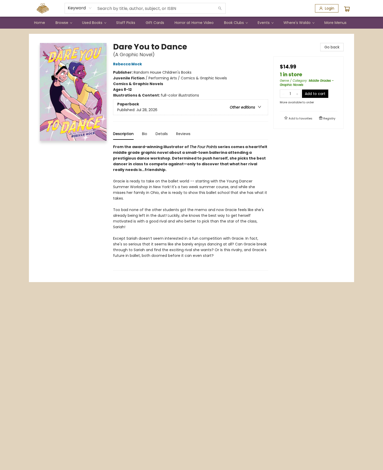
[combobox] (80, 8)
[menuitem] (39, 23)
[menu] (191, 23)
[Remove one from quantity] (283, 94)
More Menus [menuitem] (335, 22)
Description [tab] (123, 133)
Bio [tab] (144, 133)
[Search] (220, 8)
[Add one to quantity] (297, 94)
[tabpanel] (190, 207)
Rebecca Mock (127, 64)
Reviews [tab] (183, 133)
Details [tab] (162, 133)
